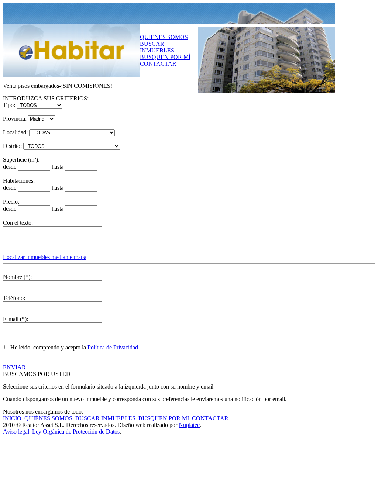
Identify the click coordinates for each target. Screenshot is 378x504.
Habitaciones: (19, 180)
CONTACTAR (158, 64)
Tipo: (9, 105)
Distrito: (12, 146)
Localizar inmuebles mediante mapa (44, 257)
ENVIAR (14, 367)
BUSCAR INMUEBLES (157, 47)
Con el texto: (18, 223)
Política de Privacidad (112, 347)
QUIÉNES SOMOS (164, 37)
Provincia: (15, 118)
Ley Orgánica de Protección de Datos (76, 431)
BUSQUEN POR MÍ (165, 57)
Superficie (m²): (21, 159)
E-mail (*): (15, 319)
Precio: (11, 202)
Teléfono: (14, 298)
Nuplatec (189, 425)
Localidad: (15, 132)
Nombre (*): (17, 277)
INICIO (12, 418)
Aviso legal (16, 431)
